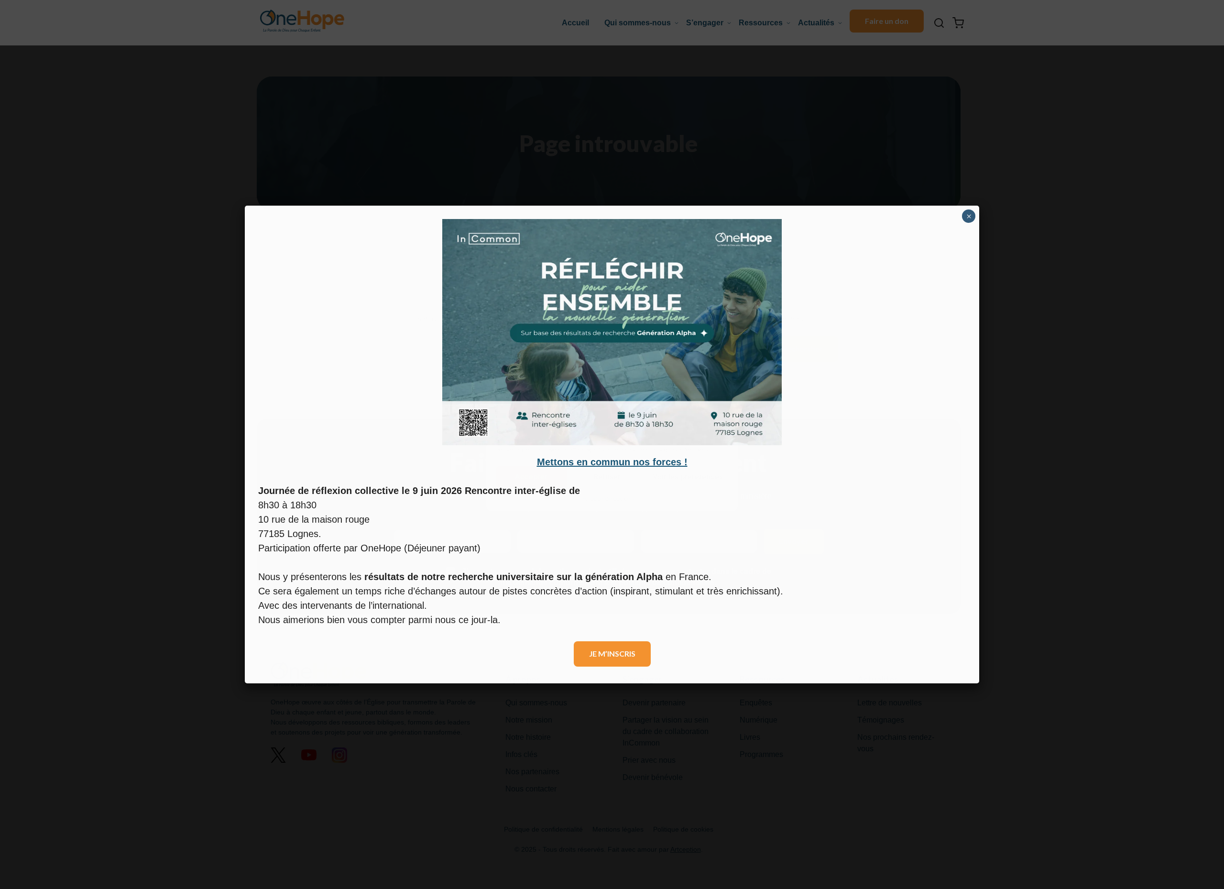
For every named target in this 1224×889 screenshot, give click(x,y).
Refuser (607, 476)
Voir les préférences (688, 476)
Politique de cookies (607, 498)
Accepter (531, 476)
